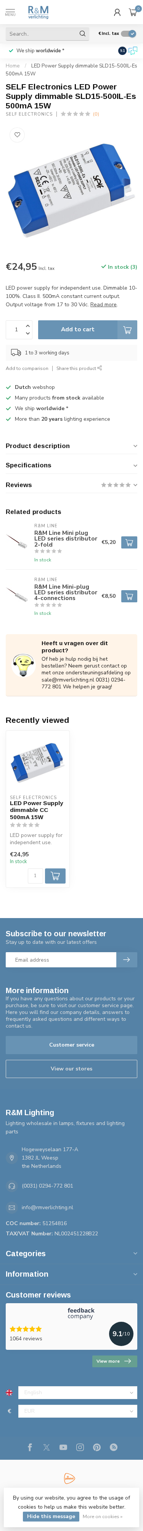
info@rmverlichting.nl (47, 1207)
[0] (133, 12)
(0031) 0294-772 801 (47, 1185)
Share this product (76, 368)
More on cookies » (102, 1516)
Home (13, 66)
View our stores (71, 1068)
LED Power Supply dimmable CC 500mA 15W (36, 810)
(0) (96, 114)
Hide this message (51, 1516)
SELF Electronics (29, 114)
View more (108, 1361)
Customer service (71, 1044)
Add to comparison (27, 368)
